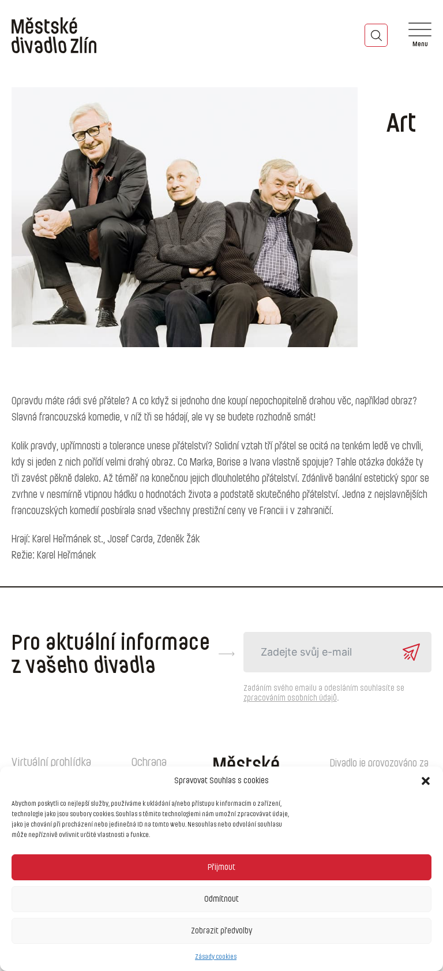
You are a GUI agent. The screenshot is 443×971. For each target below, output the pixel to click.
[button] (425, 781)
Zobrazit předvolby (221, 931)
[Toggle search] (376, 35)
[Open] (419, 35)
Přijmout (221, 867)
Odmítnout (221, 899)
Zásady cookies (215, 956)
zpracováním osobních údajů (290, 698)
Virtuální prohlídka (51, 762)
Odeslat (411, 652)
